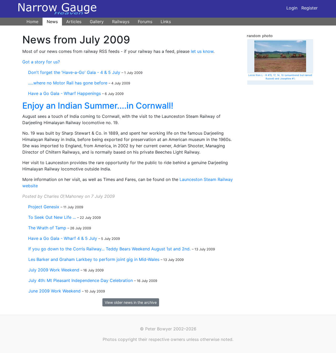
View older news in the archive (131, 302)
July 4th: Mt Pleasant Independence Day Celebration (80, 280)
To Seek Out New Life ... (52, 217)
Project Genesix (43, 206)
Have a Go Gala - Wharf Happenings (64, 93)
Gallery (97, 21)
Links (166, 21)
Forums (145, 21)
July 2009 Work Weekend (53, 270)
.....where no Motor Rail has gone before (67, 82)
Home (32, 21)
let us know (202, 51)
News (52, 21)
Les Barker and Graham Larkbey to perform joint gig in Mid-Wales (93, 259)
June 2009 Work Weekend (54, 291)
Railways (120, 21)
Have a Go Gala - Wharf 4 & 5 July (62, 238)
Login (291, 8)
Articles (73, 21)
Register (309, 8)
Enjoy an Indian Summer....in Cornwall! (97, 105)
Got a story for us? (41, 61)
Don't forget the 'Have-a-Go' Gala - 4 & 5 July (74, 72)
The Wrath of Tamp (47, 227)
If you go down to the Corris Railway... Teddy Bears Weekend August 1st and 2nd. (109, 248)
